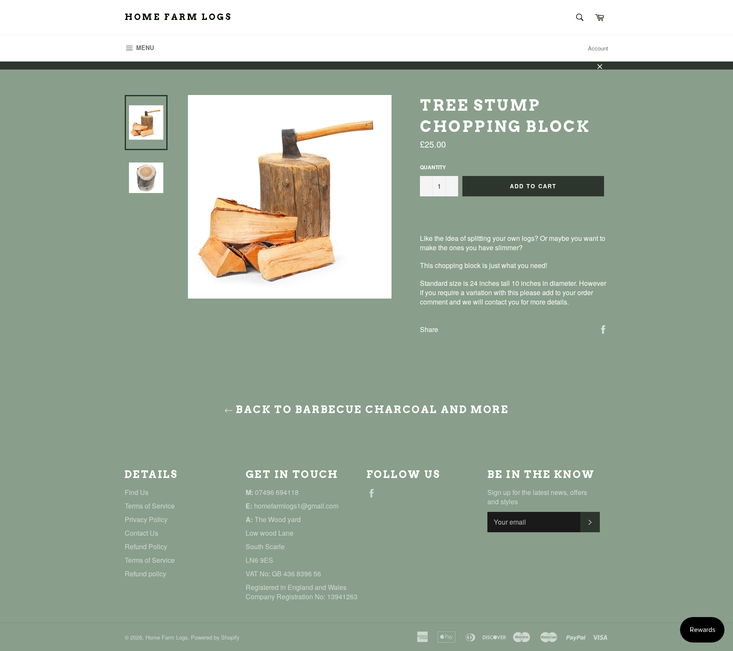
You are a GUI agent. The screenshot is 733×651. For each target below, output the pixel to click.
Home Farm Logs (178, 17)
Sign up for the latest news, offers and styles (537, 497)
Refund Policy (146, 546)
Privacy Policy (146, 519)
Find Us (136, 492)
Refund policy (145, 573)
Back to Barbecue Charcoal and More (371, 409)
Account (598, 48)
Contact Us (141, 533)
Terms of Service (150, 506)
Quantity (433, 167)
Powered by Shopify (215, 637)
